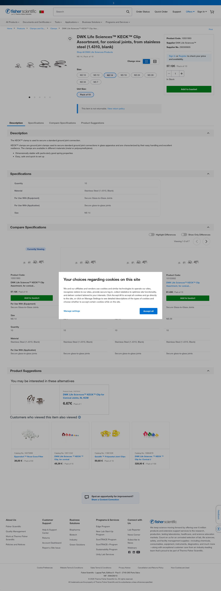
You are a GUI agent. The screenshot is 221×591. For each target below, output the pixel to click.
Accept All (148, 311)
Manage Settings (72, 311)
